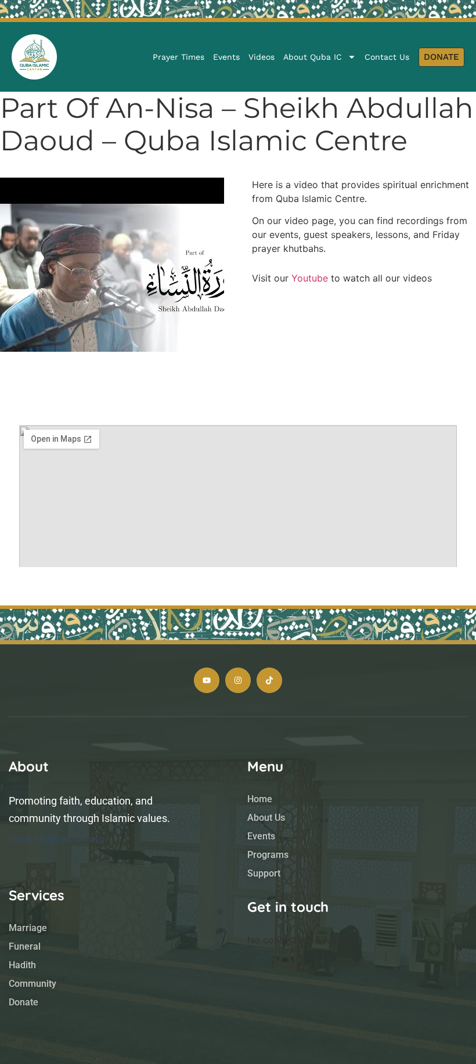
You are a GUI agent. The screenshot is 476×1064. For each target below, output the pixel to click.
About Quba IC (312, 57)
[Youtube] (206, 680)
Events (226, 57)
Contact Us (387, 57)
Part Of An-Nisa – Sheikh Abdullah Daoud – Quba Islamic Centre (236, 124)
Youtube (309, 278)
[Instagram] (238, 680)
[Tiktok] (269, 680)
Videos (261, 57)
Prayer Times (178, 57)
